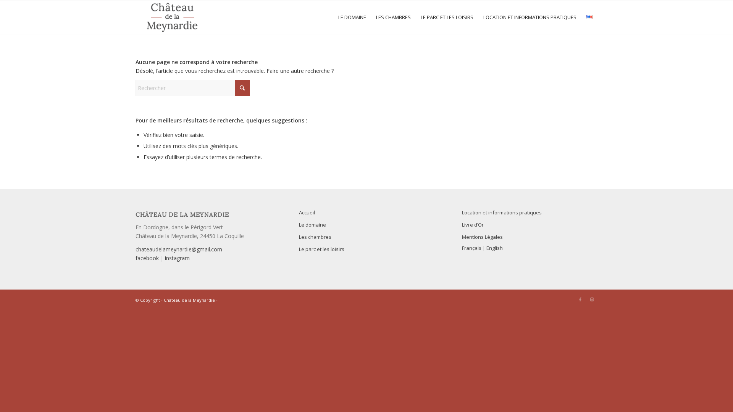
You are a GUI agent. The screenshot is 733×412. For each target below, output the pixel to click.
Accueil (307, 212)
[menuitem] (352, 17)
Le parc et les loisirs (321, 249)
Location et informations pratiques (502, 212)
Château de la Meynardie (189, 300)
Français (471, 248)
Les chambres (315, 236)
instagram (177, 258)
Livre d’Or (473, 224)
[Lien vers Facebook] (580, 299)
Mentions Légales (482, 236)
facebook (147, 258)
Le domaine (312, 224)
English (494, 248)
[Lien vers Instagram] (591, 299)
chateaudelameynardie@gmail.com (179, 249)
